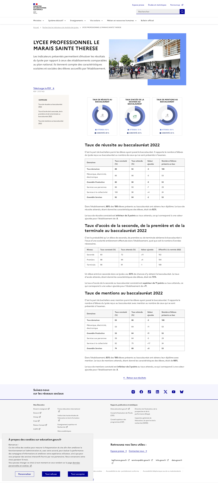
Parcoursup (175, 5)
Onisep (35, 417)
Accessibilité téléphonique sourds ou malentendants (162, 471)
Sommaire (43, 100)
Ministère (37, 20)
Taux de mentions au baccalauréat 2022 (50, 122)
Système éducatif (55, 20)
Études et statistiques (157, 5)
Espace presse (138, 5)
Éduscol (36, 413)
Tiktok (149, 392)
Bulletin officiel (147, 20)
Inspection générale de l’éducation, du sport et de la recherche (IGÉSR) (145, 420)
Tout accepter (78, 474)
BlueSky (182, 392)
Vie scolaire (95, 20)
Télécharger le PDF (42, 88)
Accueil (36, 27)
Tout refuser (51, 474)
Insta (133, 392)
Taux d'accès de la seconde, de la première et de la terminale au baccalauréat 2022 (50, 114)
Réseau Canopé (39, 425)
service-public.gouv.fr (141, 460)
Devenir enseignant (40, 409)
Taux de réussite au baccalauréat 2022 (50, 105)
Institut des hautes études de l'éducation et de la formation (68, 416)
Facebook (141, 392)
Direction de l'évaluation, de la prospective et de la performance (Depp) (146, 411)
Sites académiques (64, 431)
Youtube (174, 392)
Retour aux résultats (136, 377)
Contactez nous (136, 451)
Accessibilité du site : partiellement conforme (122, 471)
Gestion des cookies (94, 471)
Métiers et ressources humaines (120, 20)
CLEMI (35, 429)
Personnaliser (24, 474)
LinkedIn (157, 392)
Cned (35, 421)
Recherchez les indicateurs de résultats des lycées (61, 27)
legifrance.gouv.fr (119, 460)
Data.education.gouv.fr (119, 409)
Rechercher (182, 11)
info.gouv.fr (161, 460)
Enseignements (76, 20)
